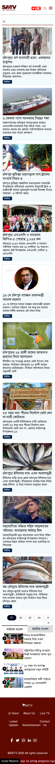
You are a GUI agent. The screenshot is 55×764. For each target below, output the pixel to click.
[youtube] (35, 740)
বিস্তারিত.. (7, 81)
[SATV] (27, 705)
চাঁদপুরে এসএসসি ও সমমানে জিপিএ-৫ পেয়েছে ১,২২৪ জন (22, 237)
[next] (48, 617)
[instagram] (24, 740)
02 (20, 617)
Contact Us (45, 723)
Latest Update (13, 723)
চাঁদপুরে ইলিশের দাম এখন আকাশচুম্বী (27, 473)
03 (30, 617)
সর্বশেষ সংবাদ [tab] (15, 629)
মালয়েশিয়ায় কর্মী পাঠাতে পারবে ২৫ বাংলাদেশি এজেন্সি (37, 683)
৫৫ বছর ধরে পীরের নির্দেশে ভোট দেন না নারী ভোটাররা (27, 415)
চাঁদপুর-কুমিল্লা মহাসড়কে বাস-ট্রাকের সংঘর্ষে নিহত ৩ (26, 176)
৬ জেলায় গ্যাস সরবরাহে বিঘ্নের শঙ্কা (26, 118)
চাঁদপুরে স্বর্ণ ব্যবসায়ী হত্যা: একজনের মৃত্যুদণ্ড (26, 60)
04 (39, 617)
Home (15, 713)
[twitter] (18, 740)
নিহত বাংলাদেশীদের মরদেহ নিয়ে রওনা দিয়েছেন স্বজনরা (34, 639)
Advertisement (31, 725)
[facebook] (12, 740)
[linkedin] (30, 740)
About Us (29, 713)
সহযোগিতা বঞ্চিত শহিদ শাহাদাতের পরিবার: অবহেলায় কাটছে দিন (25, 528)
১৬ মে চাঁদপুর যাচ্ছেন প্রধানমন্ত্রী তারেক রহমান (23, 297)
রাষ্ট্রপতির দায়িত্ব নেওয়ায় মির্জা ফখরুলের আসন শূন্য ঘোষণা (37, 654)
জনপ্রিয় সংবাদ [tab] (40, 629)
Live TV (45, 713)
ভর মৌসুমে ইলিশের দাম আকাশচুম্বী (26, 587)
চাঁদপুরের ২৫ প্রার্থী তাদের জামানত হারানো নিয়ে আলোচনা (25, 354)
